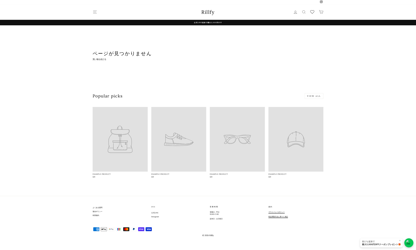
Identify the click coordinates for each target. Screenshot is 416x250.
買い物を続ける (99, 59)
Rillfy (208, 12)
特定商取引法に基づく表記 (278, 217)
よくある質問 (97, 207)
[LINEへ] (408, 242)
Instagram (155, 217)
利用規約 (96, 215)
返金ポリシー (97, 211)
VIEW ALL (314, 96)
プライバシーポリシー (276, 212)
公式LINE (154, 213)
